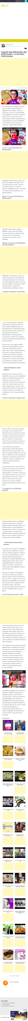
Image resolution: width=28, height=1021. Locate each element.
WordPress (10, 1017)
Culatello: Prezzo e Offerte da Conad (13, 46)
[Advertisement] (14, 24)
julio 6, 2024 (4, 87)
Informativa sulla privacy (8, 1003)
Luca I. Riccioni (14, 982)
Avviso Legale (5, 1004)
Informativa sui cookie (8, 1006)
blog (9, 87)
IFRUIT (5, 5)
